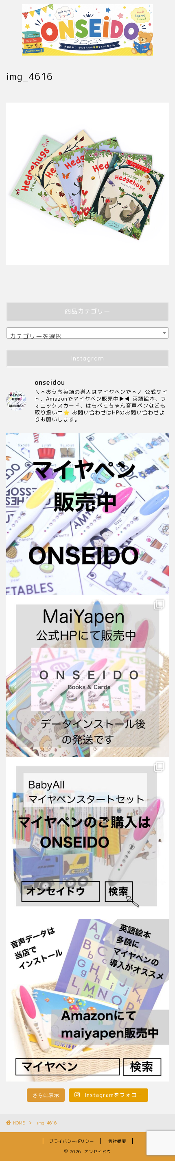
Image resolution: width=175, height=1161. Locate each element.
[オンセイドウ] (87, 49)
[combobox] (87, 333)
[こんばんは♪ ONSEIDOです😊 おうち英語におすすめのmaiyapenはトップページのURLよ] (87, 514)
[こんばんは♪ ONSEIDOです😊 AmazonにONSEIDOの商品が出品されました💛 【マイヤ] (87, 1000)
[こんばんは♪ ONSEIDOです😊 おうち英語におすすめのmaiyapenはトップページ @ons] (87, 676)
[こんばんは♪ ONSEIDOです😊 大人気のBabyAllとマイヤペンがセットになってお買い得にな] (87, 838)
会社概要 (117, 1141)
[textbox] (87, 336)
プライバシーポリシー (71, 1141)
